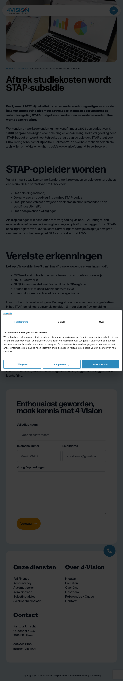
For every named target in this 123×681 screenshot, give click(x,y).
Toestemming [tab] (21, 321)
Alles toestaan (100, 364)
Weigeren (22, 364)
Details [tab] (61, 321)
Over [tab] (101, 321)
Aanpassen (60, 364)
